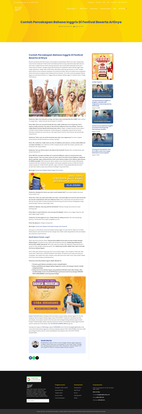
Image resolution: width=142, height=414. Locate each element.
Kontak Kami (114, 2)
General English (71, 8)
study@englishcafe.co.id (103, 394)
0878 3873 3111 (101, 400)
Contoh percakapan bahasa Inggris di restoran (49, 170)
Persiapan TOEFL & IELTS (61, 387)
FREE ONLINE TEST (122, 2)
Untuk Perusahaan (60, 398)
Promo (76, 393)
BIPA (114, 8)
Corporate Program (105, 8)
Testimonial (98, 2)
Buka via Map (96, 391)
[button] (30, 358)
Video (108, 2)
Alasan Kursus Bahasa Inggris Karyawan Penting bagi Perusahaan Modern (102, 127)
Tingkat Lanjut (58, 393)
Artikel (103, 2)
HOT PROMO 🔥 (122, 8)
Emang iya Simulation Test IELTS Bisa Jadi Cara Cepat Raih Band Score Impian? (101, 151)
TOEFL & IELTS (83, 8)
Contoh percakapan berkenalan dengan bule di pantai (51, 226)
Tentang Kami (91, 2)
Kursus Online (93, 8)
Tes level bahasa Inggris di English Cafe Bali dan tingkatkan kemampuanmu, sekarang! (102, 103)
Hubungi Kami (78, 395)
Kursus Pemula (59, 390)
